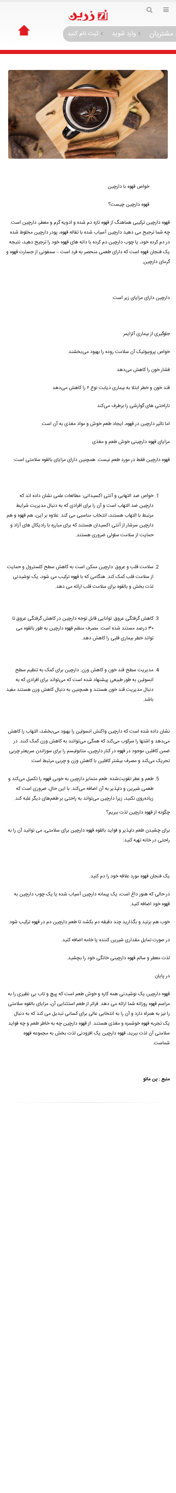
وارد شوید (124, 34)
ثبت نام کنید (83, 34)
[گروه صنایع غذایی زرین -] (88, 15)
